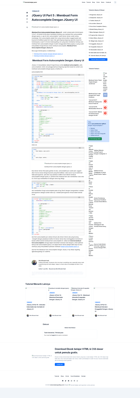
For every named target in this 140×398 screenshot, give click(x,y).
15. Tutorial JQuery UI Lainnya (97, 55)
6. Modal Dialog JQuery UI (96, 29)
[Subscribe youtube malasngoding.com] (62, 381)
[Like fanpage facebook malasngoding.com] (68, 381)
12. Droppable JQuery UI (96, 47)
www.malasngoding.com (57, 385)
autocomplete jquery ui (63, 272)
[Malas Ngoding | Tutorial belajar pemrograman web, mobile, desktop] (30, 2)
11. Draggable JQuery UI (95, 44)
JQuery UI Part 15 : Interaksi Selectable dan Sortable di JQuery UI (36, 307)
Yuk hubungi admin (95, 138)
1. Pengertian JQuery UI (95, 14)
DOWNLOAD (60, 364)
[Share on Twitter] (27, 16)
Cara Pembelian (75, 376)
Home (83, 2)
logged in (54, 335)
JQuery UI (29, 302)
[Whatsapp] (77, 381)
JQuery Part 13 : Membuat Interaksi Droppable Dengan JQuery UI (81, 297)
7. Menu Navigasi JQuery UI (96, 32)
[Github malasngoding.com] (74, 381)
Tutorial (88, 2)
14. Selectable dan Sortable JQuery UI (99, 52)
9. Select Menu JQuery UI (96, 38)
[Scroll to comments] (27, 27)
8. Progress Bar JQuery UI (96, 35)
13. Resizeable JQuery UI (96, 49)
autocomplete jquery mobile (40, 272)
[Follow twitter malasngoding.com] (65, 381)
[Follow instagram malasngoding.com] (71, 381)
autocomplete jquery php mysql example (52, 272)
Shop (93, 2)
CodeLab (108, 2)
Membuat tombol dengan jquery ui (44, 56)
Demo (102, 2)
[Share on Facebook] (27, 12)
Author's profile (43, 269)
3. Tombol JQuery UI (94, 20)
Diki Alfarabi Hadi (34, 315)
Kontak (83, 376)
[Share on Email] (27, 22)
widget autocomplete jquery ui (70, 246)
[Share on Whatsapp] (27, 19)
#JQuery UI (35, 11)
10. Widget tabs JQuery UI (96, 41)
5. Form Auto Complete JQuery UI (98, 26)
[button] (115, 2)
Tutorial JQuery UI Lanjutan (98, 59)
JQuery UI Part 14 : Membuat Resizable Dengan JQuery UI (56, 297)
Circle (98, 2)
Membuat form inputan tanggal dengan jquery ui (48, 54)
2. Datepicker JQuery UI (95, 17)
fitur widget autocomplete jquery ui (74, 272)
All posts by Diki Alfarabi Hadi (57, 269)
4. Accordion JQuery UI (95, 23)
